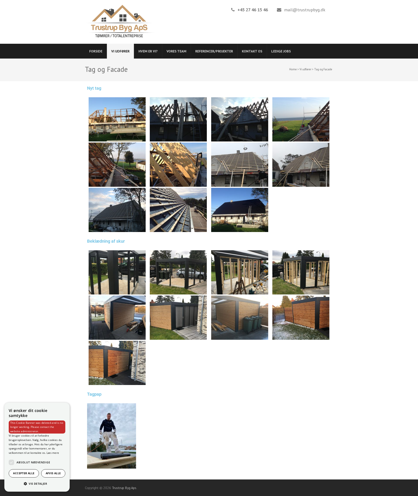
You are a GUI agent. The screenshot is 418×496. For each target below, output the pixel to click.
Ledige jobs (281, 51)
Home (293, 69)
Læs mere (53, 453)
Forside (95, 51)
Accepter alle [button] (23, 473)
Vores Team (176, 51)
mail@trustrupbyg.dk (304, 10)
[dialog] (37, 447)
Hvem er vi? (148, 51)
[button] (37, 483)
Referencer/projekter (214, 51)
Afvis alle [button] (53, 473)
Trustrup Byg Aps (124, 488)
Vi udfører (120, 51)
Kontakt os (252, 51)
